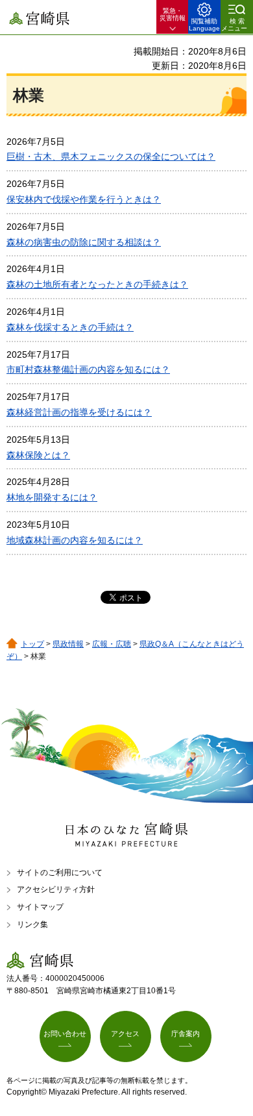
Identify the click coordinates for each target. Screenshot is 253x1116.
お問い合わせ (64, 1033)
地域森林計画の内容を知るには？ (74, 540)
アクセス (125, 1033)
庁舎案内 (185, 1033)
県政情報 (68, 644)
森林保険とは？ (38, 455)
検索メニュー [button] (234, 25)
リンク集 (32, 924)
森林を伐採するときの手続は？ (70, 327)
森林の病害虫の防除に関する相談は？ (83, 242)
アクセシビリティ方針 (56, 889)
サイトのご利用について (59, 872)
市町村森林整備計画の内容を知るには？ (88, 369)
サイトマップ (40, 906)
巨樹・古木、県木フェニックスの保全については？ (110, 156)
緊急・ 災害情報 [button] (173, 14)
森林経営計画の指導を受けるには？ (79, 412)
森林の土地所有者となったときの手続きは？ (97, 284)
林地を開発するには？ (51, 497)
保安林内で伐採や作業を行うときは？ (83, 199)
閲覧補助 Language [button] (204, 25)
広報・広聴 (111, 644)
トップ (32, 644)
